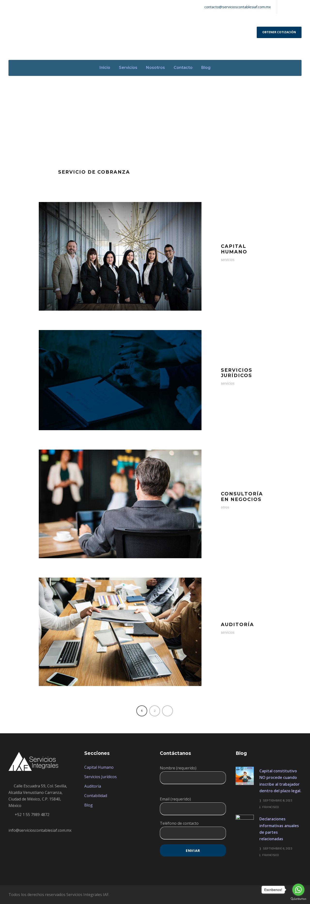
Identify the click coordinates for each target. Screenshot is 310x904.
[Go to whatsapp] (298, 890)
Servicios (128, 67)
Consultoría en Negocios (242, 496)
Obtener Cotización (279, 32)
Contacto (183, 67)
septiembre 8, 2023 (277, 800)
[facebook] (283, 6)
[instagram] (300, 6)
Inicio (105, 67)
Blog (205, 67)
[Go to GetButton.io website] (298, 899)
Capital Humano (234, 249)
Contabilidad (95, 795)
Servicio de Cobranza (94, 172)
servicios (227, 260)
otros (225, 507)
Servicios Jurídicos (236, 373)
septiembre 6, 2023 (277, 848)
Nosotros (155, 67)
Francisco (270, 807)
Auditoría (237, 624)
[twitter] (291, 6)
